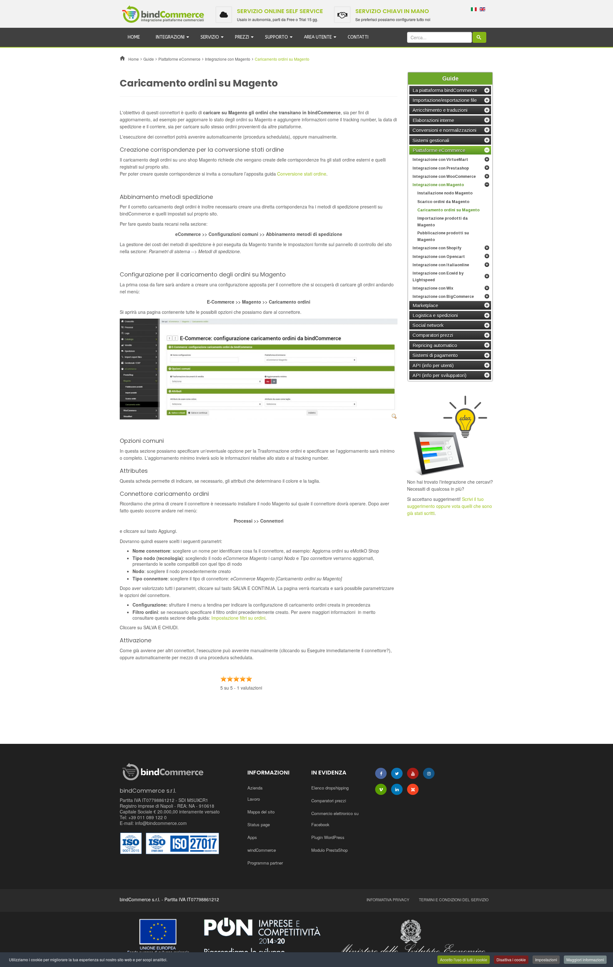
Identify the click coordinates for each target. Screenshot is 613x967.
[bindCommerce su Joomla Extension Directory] (413, 789)
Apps (252, 837)
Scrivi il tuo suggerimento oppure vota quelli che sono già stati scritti (449, 506)
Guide (148, 59)
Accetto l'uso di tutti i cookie (463, 959)
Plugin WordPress (327, 837)
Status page (258, 824)
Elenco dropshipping (330, 788)
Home (134, 37)
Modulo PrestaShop (329, 850)
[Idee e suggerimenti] (450, 435)
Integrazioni (170, 37)
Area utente (318, 37)
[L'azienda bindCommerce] (306, 938)
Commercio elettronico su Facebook (335, 818)
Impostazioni (546, 959)
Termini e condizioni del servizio (453, 899)
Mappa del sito (261, 812)
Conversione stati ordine (301, 173)
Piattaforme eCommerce (179, 59)
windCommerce (261, 850)
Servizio (210, 37)
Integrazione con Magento (227, 59)
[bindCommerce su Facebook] (381, 773)
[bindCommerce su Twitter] (397, 773)
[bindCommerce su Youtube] (413, 773)
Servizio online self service (280, 11)
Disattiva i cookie (511, 959)
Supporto (276, 37)
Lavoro (253, 799)
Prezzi (242, 37)
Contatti (358, 37)
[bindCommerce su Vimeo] (381, 789)
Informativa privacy (388, 899)
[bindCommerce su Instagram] (429, 773)
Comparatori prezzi (328, 800)
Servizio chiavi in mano (392, 11)
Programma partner (265, 863)
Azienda (254, 788)
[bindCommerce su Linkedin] (397, 789)
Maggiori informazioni (585, 959)
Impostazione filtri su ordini (238, 618)
